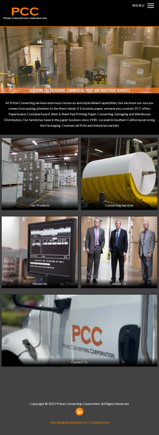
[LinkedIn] (79, 412)
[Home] (25, 13)
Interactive (98, 422)
